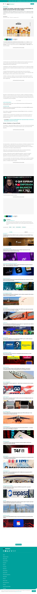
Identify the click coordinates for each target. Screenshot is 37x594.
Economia (4, 566)
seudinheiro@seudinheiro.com (10, 220)
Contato (4, 584)
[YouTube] (5, 551)
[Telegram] (11, 551)
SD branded (5, 576)
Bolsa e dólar (5, 558)
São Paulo (24, 227)
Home (4, 554)
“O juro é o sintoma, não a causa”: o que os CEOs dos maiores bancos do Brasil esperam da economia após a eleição (17, 104)
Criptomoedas (5, 560)
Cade (13, 227)
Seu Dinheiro (5, 16)
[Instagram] (3, 551)
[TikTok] (9, 551)
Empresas (4, 562)
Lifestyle (4, 588)
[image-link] (18, 242)
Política (4, 564)
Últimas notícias (5, 556)
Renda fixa (4, 568)
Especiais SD (5, 572)
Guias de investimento (6, 574)
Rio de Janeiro (18, 227)
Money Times (5, 580)
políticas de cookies (18, 591)
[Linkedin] (7, 551)
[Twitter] (13, 551)
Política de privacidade (6, 586)
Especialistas (5, 570)
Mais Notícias (18, 544)
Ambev (10, 227)
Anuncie (4, 578)
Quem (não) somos (6, 582)
